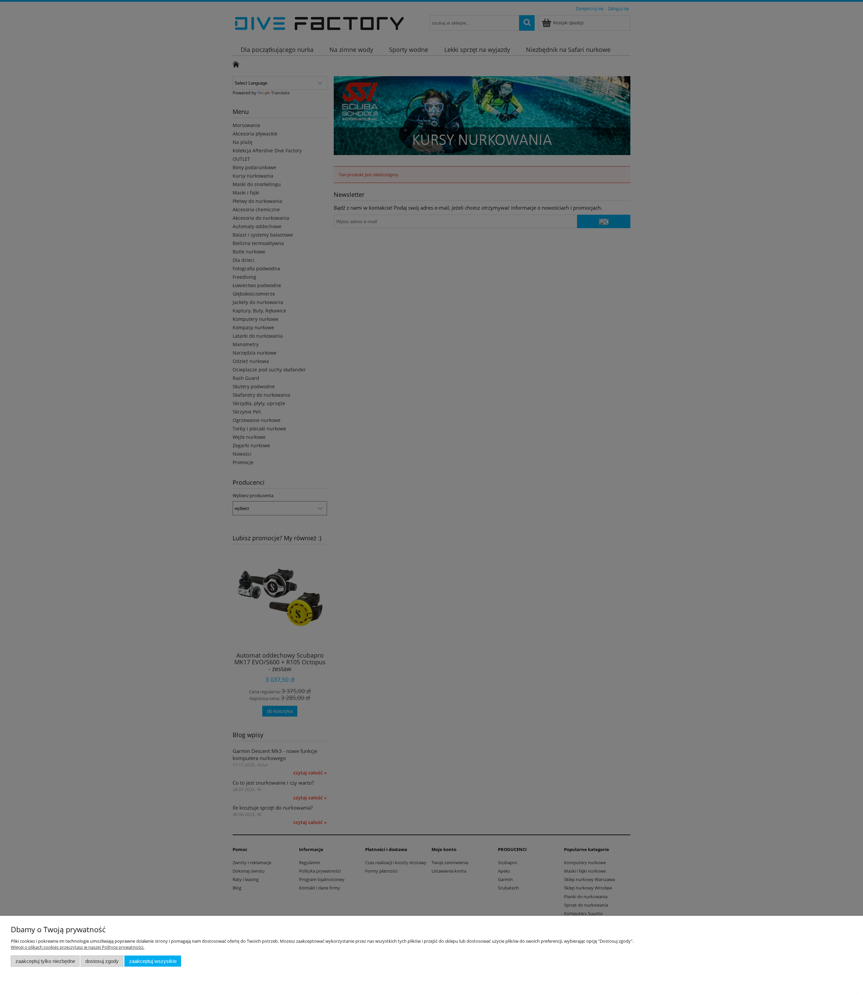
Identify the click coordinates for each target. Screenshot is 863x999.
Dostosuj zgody (102, 961)
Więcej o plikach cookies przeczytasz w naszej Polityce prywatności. (77, 947)
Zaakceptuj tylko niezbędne (45, 961)
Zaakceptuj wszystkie (153, 961)
